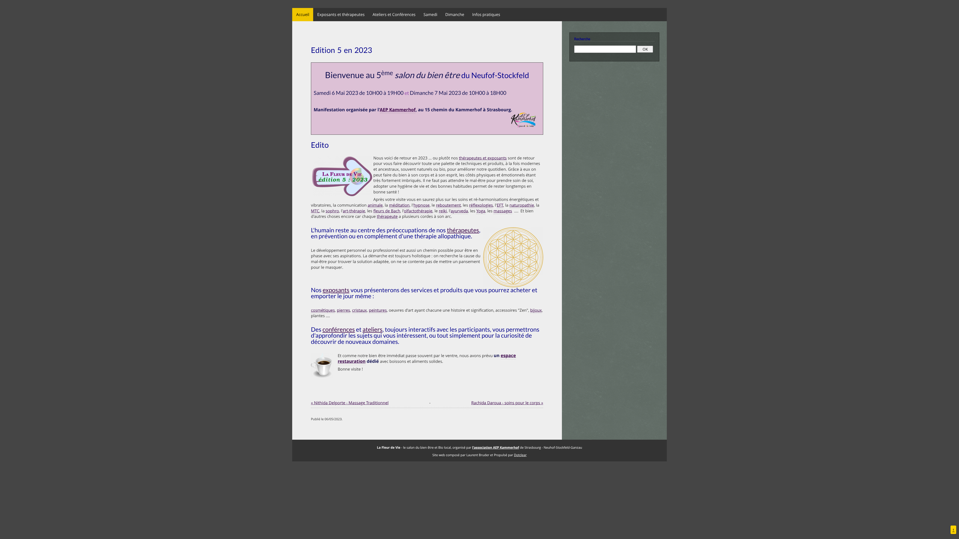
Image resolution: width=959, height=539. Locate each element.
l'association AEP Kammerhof (495, 447)
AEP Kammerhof (398, 110)
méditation (399, 205)
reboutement (448, 205)
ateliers (372, 329)
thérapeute (387, 216)
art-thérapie (354, 211)
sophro (332, 211)
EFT (500, 205)
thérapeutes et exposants (482, 158)
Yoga (480, 211)
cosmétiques (323, 310)
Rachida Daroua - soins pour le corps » (507, 402)
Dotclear (520, 455)
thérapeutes (463, 230)
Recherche (582, 39)
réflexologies (481, 205)
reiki (443, 211)
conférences (338, 329)
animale (375, 205)
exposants (336, 290)
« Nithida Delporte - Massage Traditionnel (350, 402)
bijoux (536, 310)
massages (502, 211)
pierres (343, 310)
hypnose (422, 205)
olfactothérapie (418, 211)
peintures (378, 310)
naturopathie (521, 205)
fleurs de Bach (386, 211)
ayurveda (459, 211)
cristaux (359, 310)
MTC (315, 211)
